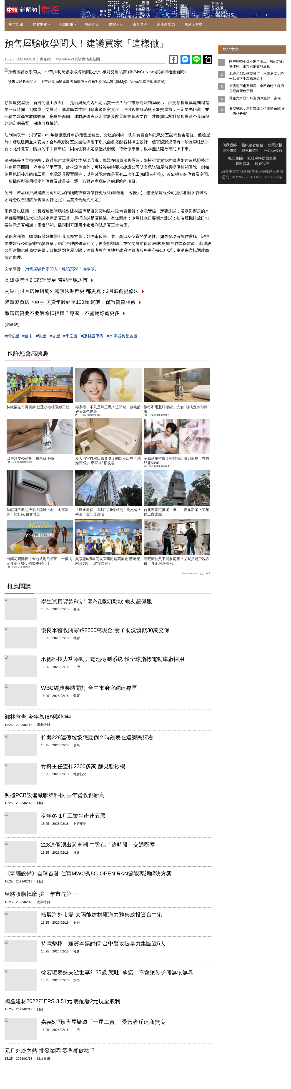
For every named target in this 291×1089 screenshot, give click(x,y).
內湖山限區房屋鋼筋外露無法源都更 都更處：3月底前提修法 (72, 291)
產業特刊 (43, 725)
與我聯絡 (229, 145)
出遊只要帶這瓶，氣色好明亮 (30, 458)
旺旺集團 (235, 158)
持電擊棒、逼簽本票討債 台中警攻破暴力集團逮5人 (103, 943)
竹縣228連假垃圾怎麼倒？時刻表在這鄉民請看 (97, 737)
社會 (76, 638)
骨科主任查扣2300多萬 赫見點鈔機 (83, 766)
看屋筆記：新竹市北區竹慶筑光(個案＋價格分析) (257, 111)
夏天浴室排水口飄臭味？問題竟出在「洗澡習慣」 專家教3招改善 (108, 460)
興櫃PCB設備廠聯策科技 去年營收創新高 (55, 795)
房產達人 (92, 24)
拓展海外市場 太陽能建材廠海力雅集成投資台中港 (102, 915)
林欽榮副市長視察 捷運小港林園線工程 (38, 407)
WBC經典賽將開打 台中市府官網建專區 (89, 688)
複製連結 (207, 59)
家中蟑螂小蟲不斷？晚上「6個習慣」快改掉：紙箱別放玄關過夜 (257, 63)
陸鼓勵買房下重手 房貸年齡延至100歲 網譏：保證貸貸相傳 (70, 302)
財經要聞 (79, 823)
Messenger (185, 59)
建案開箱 (40, 24)
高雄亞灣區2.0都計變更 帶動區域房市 (46, 280)
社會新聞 (79, 774)
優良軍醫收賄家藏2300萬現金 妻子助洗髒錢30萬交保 (105, 630)
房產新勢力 (166, 24)
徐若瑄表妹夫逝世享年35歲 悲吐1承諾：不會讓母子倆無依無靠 (117, 972)
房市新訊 (16, 24)
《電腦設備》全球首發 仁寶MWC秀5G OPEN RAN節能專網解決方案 (88, 873)
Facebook (173, 59)
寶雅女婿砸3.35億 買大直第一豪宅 (255, 98)
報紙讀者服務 (252, 145)
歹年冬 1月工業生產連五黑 (73, 816)
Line (196, 59)
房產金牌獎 (194, 24)
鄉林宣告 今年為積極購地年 (38, 717)
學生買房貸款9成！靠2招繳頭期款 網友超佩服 (96, 601)
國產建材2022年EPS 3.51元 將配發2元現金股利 (62, 1001)
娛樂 (76, 980)
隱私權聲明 (250, 150)
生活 (76, 609)
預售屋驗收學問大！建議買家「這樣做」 (62, 269)
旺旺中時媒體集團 (261, 158)
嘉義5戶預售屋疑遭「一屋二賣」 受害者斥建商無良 (103, 1022)
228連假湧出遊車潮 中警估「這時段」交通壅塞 (98, 845)
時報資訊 (243, 164)
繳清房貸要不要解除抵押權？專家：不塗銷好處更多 (62, 313)
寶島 (76, 745)
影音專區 (140, 24)
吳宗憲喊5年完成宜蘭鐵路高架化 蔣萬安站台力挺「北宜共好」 (107, 561)
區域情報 (66, 24)
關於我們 (262, 164)
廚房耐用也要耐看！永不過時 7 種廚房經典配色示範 (256, 88)
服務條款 (229, 150)
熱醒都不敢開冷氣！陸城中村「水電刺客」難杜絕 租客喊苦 (37, 512)
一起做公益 (273, 150)
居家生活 (116, 24)
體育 (76, 696)
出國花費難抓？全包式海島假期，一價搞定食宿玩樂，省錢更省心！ (39, 561)
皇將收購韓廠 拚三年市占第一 (41, 894)
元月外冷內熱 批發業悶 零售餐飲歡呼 (50, 1051)
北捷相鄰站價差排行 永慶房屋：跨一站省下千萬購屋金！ (256, 76)
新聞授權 (275, 145)
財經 (40, 803)
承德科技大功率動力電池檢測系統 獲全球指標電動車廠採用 (112, 659)
